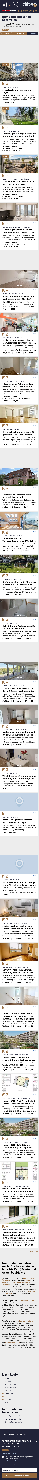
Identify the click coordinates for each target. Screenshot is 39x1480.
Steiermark (9, 1393)
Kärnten (8, 1381)
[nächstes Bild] (37, 72)
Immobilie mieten (26, 1321)
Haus (4, 1282)
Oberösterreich (10, 1387)
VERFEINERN (33, 33)
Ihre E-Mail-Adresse (8, 1466)
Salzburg (8, 1390)
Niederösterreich (11, 1384)
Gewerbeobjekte (23, 1282)
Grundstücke (7, 1285)
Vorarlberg (9, 1399)
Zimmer (13, 1282)
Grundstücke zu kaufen (13, 1422)
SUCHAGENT (6, 33)
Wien (6, 1403)
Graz (34, 1291)
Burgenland (9, 1378)
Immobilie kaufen (27, 1301)
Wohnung (28, 1280)
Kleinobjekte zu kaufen (13, 1416)
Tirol (6, 1396)
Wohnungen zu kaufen (13, 1419)
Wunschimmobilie (12, 1343)
